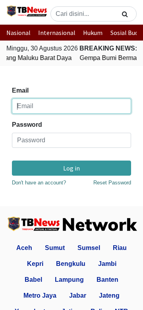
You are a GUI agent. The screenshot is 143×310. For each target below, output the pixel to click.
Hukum (92, 33)
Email (20, 90)
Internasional (56, 33)
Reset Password (112, 183)
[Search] (125, 13)
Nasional (18, 33)
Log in (71, 168)
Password (27, 124)
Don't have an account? (39, 183)
